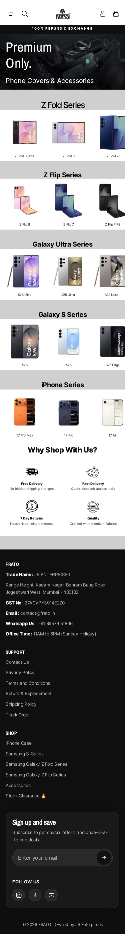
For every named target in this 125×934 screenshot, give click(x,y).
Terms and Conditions (28, 683)
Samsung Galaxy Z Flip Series (36, 774)
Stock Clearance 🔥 (26, 795)
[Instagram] (18, 895)
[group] (24, 135)
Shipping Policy (21, 704)
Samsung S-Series (24, 753)
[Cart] (115, 13)
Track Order (18, 714)
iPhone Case (18, 743)
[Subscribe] (104, 857)
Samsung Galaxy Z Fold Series (36, 764)
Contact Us (17, 662)
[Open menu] (11, 13)
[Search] (24, 13)
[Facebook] (35, 895)
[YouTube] (51, 895)
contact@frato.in (37, 613)
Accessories (18, 785)
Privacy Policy (20, 672)
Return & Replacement (29, 693)
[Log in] (102, 13)
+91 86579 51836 (55, 623)
